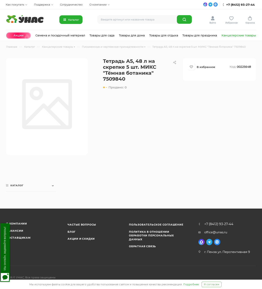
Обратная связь (142, 246)
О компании (16, 223)
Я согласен (211, 284)
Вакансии (14, 230)
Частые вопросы (82, 224)
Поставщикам (18, 237)
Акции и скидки (81, 238)
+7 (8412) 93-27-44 (218, 224)
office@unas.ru (215, 232)
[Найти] (184, 19)
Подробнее (191, 284)
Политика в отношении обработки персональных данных (151, 235)
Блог (72, 231)
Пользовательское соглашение (156, 224)
